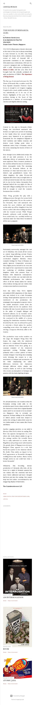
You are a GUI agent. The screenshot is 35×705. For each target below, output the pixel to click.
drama (9, 496)
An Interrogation (13, 597)
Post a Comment (13, 600)
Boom (6, 649)
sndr (22, 699)
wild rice (5, 499)
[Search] (31, 3)
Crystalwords (10, 7)
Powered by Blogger (19, 696)
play (28, 496)
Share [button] (4, 493)
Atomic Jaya (9, 680)
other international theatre (19, 496)
